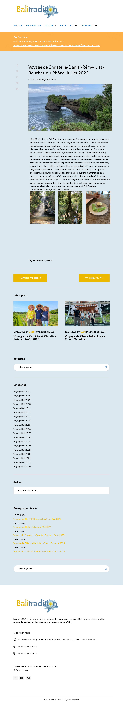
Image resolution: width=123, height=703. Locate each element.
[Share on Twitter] (17, 71)
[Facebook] (15, 678)
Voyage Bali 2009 (22, 399)
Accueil (17, 26)
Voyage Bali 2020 (22, 445)
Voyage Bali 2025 (45, 331)
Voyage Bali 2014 (22, 420)
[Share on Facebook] (17, 65)
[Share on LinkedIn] (17, 83)
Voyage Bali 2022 (22, 449)
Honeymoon (39, 260)
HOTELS (49, 26)
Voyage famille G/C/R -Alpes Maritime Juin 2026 (37, 519)
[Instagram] (21, 678)
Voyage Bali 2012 (22, 412)
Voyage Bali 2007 (22, 391)
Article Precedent (31, 278)
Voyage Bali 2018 (22, 437)
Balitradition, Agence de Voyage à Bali (37, 41)
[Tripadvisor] (28, 678)
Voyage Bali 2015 (22, 424)
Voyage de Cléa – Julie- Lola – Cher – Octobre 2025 (39, 543)
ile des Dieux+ (33, 26)
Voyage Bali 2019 (22, 441)
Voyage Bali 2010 (22, 404)
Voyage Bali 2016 (22, 429)
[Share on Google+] (17, 77)
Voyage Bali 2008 (22, 395)
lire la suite (87, 26)
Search (106, 367)
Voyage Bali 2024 (22, 458)
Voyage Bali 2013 (22, 416)
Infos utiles (67, 26)
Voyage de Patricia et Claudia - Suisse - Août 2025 (34, 338)
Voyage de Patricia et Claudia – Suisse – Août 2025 (38, 535)
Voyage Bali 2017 (22, 433)
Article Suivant (93, 278)
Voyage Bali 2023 (47, 79)
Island (49, 260)
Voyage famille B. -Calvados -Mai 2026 (32, 527)
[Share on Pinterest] (17, 89)
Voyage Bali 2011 (22, 408)
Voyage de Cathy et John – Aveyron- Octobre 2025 (39, 551)
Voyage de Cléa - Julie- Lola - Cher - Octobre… (85, 338)
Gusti (31, 331)
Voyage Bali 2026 (22, 466)
